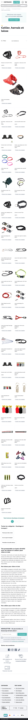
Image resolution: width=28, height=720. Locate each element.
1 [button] (12, 521)
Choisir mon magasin (6, 67)
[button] (9, 521)
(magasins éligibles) (21, 661)
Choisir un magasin (14, 19)
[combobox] (14, 5)
